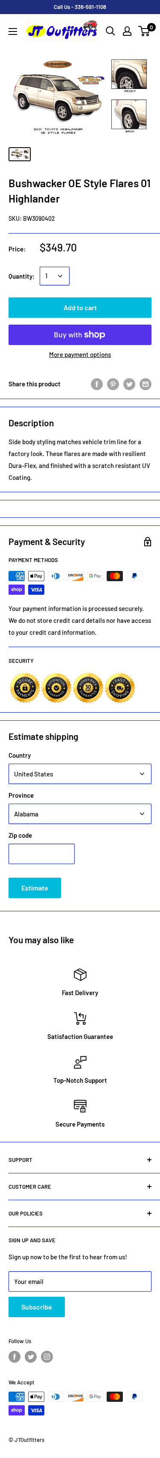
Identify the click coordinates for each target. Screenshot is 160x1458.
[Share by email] (145, 383)
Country (20, 755)
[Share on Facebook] (97, 383)
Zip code (20, 835)
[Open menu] (13, 31)
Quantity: (22, 276)
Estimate (34, 888)
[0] (144, 31)
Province (21, 795)
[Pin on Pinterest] (113, 383)
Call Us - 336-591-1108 (80, 6)
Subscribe (36, 1307)
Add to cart (80, 307)
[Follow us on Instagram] (47, 1357)
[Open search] (110, 31)
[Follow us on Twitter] (31, 1357)
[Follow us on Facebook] (14, 1357)
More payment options (80, 354)
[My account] (127, 31)
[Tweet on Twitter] (129, 383)
